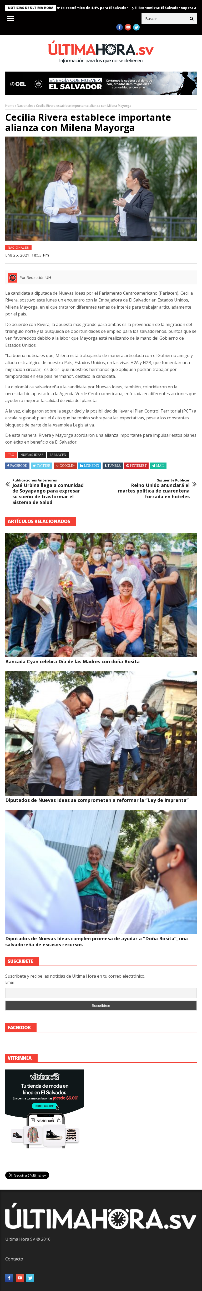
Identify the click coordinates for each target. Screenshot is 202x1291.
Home (9, 105)
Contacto (14, 1259)
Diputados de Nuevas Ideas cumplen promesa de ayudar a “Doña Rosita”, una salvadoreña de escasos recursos (96, 941)
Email (9, 982)
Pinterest (138, 466)
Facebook (18, 466)
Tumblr (114, 466)
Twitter (43, 466)
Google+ (67, 466)
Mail (160, 466)
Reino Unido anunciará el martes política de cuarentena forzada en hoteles (154, 488)
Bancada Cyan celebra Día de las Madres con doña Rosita (72, 661)
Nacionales (25, 105)
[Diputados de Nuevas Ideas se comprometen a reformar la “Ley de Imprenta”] (101, 733)
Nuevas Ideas (32, 455)
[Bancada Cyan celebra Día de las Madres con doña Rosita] (101, 595)
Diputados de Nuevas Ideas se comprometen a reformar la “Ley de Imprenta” (97, 800)
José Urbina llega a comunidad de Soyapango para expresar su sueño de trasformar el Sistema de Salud (48, 491)
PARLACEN (58, 455)
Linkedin (91, 466)
